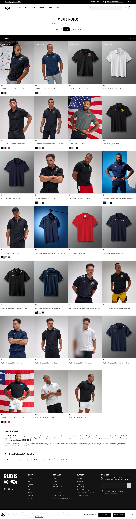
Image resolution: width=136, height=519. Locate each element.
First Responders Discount (85, 493)
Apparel (30, 484)
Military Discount (82, 495)
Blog (54, 478)
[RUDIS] (10, 8)
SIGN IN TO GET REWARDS (115, 2)
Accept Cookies (118, 515)
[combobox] (105, 8)
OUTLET (128, 2)
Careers (55, 484)
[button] (19, 8)
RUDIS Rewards (57, 487)
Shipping (80, 481)
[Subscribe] (129, 485)
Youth (30, 493)
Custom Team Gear (59, 493)
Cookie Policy (39, 517)
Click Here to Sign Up (110, 493)
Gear (29, 481)
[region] (68, 29)
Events (55, 481)
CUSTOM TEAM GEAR (97, 2)
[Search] (92, 8)
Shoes (30, 478)
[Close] (133, 514)
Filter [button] (132, 38)
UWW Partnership (58, 495)
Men (29, 487)
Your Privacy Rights (90, 515)
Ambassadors (57, 490)
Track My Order (82, 487)
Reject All (104, 515)
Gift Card (31, 495)
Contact (79, 478)
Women (30, 490)
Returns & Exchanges (83, 490)
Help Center (81, 484)
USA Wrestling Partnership (61, 498)
